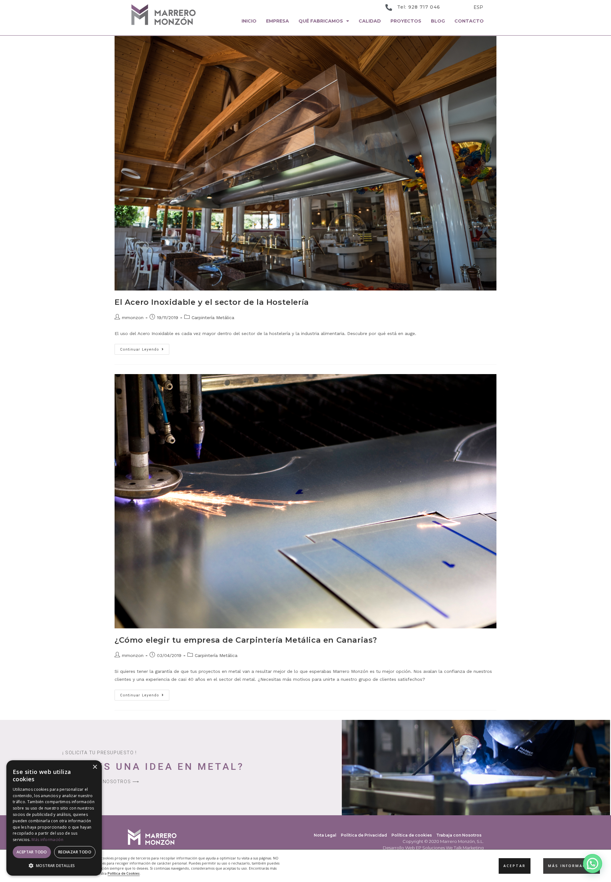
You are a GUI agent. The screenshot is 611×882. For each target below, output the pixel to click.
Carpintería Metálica (213, 317)
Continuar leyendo (144, 348)
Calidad (370, 21)
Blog (438, 21)
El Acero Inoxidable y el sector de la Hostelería (212, 302)
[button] (592, 863)
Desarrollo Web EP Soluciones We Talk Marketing (433, 847)
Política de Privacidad (364, 835)
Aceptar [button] (514, 865)
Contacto (469, 21)
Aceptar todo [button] (32, 852)
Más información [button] (571, 865)
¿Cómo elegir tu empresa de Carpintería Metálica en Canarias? (246, 640)
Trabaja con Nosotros (458, 835)
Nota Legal (325, 835)
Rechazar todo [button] (74, 852)
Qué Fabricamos (320, 21)
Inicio (249, 21)
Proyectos (405, 21)
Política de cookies (411, 835)
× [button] (94, 767)
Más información (47, 839)
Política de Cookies (124, 873)
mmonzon (133, 317)
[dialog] (54, 818)
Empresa (277, 21)
